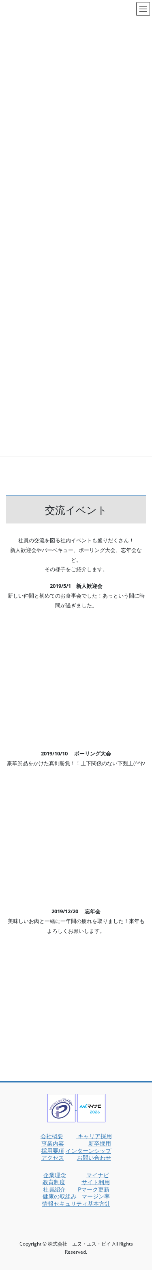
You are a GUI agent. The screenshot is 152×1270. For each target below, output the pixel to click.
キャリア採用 (94, 1136)
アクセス (52, 1157)
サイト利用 (95, 1182)
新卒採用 (99, 1143)
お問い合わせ (94, 1157)
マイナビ (97, 1175)
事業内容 (52, 1143)
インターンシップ (88, 1150)
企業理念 (54, 1175)
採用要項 (52, 1150)
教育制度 (54, 1182)
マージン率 (95, 1196)
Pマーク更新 (93, 1189)
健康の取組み (60, 1196)
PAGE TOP (140, 1223)
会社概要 (52, 1136)
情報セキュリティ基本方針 (76, 1203)
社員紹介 (54, 1189)
